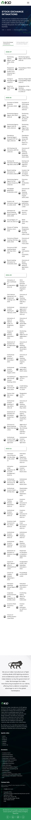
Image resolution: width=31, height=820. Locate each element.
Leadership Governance (8, 763)
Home (3, 29)
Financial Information (7, 754)
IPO (3, 777)
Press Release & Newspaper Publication (12, 775)
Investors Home (6, 753)
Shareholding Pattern (7, 756)
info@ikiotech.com (8, 789)
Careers (4, 743)
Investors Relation (6, 772)
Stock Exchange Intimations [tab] (8, 43)
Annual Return (6, 770)
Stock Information (6, 765)
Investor (9, 29)
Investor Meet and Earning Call (10, 768)
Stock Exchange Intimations (20, 29)
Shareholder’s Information (8, 758)
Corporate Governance (8, 761)
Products (4, 739)
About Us (4, 738)
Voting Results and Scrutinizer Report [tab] (22, 43)
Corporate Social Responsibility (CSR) (11, 774)
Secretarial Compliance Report (10, 767)
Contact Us (5, 745)
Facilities (4, 741)
